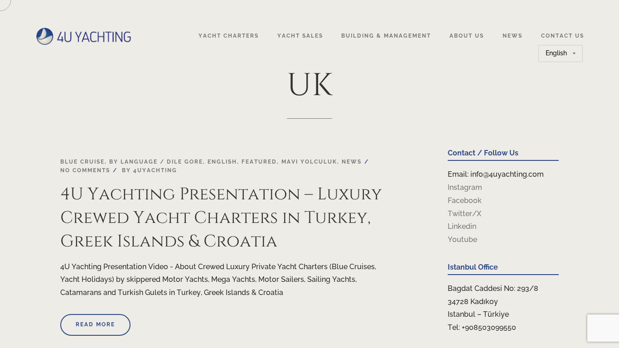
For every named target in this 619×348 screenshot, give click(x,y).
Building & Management (386, 36)
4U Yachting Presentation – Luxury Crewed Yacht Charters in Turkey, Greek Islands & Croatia (221, 218)
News (512, 36)
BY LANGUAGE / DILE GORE (156, 162)
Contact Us (562, 36)
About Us (467, 36)
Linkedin (462, 226)
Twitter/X (464, 213)
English (222, 162)
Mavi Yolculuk (309, 162)
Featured (259, 162)
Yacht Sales (300, 36)
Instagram (465, 187)
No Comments (85, 170)
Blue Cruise (82, 162)
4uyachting (155, 170)
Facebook (465, 200)
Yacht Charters (228, 36)
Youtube (462, 239)
